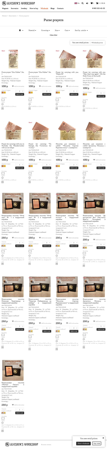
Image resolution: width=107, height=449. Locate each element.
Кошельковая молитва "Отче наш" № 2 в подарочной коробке (40, 217)
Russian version (46, 445)
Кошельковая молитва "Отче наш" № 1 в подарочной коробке (13, 217)
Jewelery (24, 8)
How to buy (34, 8)
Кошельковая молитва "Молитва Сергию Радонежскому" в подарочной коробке (67, 302)
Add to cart (19, 94)
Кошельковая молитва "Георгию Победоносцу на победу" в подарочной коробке (40, 302)
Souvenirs (14, 8)
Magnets (5, 8)
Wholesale (44, 8)
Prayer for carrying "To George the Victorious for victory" (40, 146)
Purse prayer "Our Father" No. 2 (40, 73)
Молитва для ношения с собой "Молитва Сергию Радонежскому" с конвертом (67, 146)
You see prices (80, 43)
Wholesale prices (97, 43)
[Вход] (87, 3)
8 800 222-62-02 (98, 8)
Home (4, 16)
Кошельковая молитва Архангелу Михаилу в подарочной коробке (94, 301)
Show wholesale (83, 443)
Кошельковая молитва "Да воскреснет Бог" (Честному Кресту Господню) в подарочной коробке (94, 218)
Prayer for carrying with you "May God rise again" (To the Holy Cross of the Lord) (94, 74)
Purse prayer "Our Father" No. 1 (13, 73)
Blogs (53, 8)
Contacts (60, 8)
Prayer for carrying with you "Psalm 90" (67, 73)
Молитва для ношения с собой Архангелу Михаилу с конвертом (94, 146)
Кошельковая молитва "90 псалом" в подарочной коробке (67, 217)
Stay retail (96, 443)
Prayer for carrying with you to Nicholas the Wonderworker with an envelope (13, 146)
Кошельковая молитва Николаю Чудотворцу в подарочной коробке (13, 301)
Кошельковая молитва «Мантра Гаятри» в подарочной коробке (13, 385)
